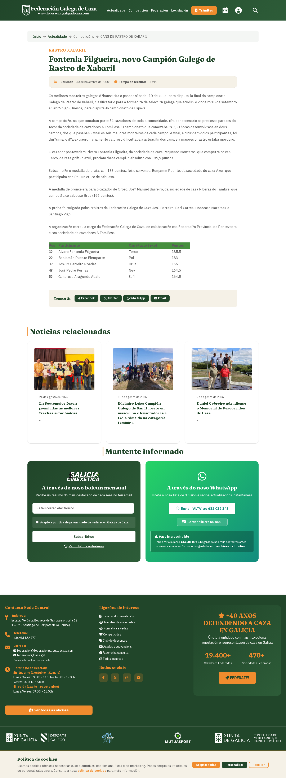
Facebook (88, 298)
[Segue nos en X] (115, 677)
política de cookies (91, 770)
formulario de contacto (37, 659)
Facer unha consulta (115, 653)
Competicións (112, 634)
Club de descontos (114, 640)
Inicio (36, 36)
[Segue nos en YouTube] (138, 677)
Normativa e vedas (115, 628)
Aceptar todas (206, 765)
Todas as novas (112, 659)
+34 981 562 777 (24, 638)
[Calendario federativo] (225, 10)
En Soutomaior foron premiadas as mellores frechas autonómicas (59, 408)
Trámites (206, 10)
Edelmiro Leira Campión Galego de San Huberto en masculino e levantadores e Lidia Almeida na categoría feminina (142, 413)
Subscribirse (84, 537)
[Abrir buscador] (255, 10)
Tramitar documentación (118, 616)
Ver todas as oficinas (51, 710)
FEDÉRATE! (239, 677)
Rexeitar (259, 765)
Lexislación (179, 10)
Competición (138, 10)
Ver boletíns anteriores (86, 546)
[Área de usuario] (238, 10)
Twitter (113, 298)
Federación (159, 10)
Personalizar (234, 765)
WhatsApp (137, 298)
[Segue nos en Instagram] (127, 677)
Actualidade (116, 10)
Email (162, 298)
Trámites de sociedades (119, 622)
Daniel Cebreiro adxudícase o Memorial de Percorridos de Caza (221, 408)
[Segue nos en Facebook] (103, 677)
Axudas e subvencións (117, 647)
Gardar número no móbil (204, 522)
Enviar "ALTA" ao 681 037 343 (205, 508)
